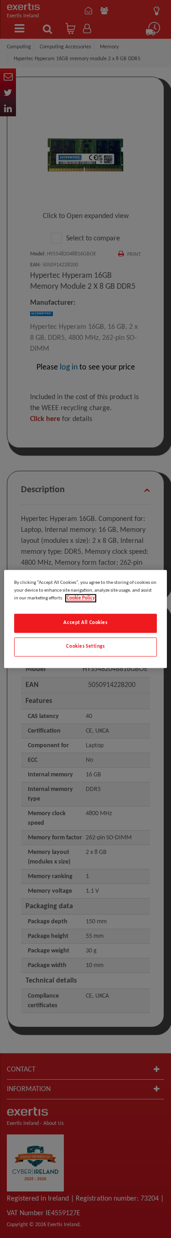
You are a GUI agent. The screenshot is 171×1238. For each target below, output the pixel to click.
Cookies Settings (85, 647)
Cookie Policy (81, 598)
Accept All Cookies (85, 623)
